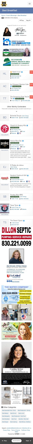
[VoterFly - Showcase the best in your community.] (17, 434)
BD (4, 117)
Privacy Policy (6, 430)
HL (4, 73)
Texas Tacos (14, 205)
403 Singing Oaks (16, 88)
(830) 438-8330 (24, 198)
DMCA (16, 432)
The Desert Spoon (16, 220)
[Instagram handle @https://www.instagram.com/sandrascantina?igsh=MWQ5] (29, 181)
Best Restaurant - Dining (24, 410)
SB (4, 196)
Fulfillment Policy (25, 430)
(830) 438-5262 (24, 117)
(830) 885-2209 (26, 100)
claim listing (25, 116)
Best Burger (5, 422)
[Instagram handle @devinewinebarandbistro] (20, 148)
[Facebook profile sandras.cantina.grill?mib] (27, 181)
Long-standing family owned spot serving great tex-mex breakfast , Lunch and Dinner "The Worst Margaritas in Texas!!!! (20, 185)
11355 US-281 (15, 223)
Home (3, 15)
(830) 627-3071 (15, 224)
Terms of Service (15, 430)
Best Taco (14, 419)
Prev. (22, 20)
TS (4, 222)
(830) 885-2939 (15, 181)
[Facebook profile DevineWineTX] (18, 148)
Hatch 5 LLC (16, 72)
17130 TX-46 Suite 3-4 (17, 145)
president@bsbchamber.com (14, 428)
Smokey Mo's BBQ (16, 195)
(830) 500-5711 (15, 131)
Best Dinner (13, 413)
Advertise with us (26, 428)
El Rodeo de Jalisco (17, 165)
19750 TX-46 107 (15, 207)
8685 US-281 (15, 169)
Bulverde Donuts (16, 115)
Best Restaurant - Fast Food (19, 416)
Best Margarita (6, 416)
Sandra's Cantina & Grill (18, 175)
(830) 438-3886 (15, 209)
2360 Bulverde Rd (16, 76)
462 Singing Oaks (16, 129)
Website (14, 133)
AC (4, 86)
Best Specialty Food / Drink (9, 410)
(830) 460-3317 (15, 147)
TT (4, 98)
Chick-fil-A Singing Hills (18, 125)
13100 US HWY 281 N (17, 179)
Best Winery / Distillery (24, 422)
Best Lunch (21, 413)
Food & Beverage (11, 15)
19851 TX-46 (15, 198)
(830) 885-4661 (25, 169)
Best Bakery (5, 413)
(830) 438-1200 (15, 78)
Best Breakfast (22, 15)
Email (23, 131)
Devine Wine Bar (16, 141)
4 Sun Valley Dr (15, 100)
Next (27, 20)
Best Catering (13, 422)
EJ (4, 167)
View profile (4, 135)
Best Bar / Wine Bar (23, 419)
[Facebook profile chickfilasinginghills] (18, 133)
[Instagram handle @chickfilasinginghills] (20, 133)
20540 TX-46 (15, 117)
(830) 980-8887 (15, 90)
